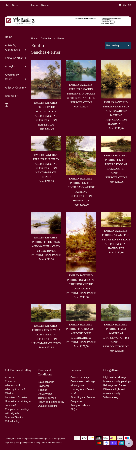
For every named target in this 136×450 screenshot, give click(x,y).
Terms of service (47, 397)
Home (8, 37)
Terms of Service (14, 417)
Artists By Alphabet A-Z (15, 47)
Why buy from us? (15, 389)
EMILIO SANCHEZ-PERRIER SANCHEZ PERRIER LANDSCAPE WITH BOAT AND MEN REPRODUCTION (81, 93)
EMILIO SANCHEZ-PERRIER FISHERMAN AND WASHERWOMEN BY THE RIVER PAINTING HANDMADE (46, 246)
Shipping (42, 389)
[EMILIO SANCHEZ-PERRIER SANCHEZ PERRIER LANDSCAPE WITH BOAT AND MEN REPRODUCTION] (81, 70)
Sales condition (46, 381)
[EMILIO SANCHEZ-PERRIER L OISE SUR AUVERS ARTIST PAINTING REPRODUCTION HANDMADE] (116, 79)
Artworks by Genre (15, 77)
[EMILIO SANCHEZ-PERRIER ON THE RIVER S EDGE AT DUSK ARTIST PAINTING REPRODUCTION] (116, 144)
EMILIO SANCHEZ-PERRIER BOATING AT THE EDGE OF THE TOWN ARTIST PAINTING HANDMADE (81, 284)
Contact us (11, 381)
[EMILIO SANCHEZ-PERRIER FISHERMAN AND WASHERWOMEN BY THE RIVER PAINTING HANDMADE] (46, 223)
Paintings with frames (115, 385)
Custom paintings (79, 377)
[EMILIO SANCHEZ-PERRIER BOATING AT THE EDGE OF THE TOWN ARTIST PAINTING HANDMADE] (81, 242)
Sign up (45, 5)
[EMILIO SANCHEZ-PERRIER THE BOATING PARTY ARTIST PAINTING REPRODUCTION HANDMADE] (46, 79)
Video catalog (110, 397)
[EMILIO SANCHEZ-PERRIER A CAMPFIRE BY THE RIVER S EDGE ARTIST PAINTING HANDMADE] (116, 219)
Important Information (16, 397)
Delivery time (45, 393)
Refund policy (12, 421)
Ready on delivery (80, 405)
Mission (9, 393)
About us (10, 377)
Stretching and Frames (82, 397)
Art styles (15, 66)
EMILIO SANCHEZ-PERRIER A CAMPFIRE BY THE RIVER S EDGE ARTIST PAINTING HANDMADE (116, 239)
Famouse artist (15, 58)
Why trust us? (12, 385)
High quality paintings (114, 377)
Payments (43, 385)
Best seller (11, 95)
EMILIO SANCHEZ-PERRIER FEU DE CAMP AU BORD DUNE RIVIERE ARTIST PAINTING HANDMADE (81, 333)
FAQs (73, 409)
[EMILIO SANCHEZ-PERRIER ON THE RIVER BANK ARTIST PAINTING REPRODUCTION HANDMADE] (81, 155)
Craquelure (76, 401)
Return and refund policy (51, 401)
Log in (34, 5)
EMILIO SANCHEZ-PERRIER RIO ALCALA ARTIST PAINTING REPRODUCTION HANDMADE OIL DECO (46, 334)
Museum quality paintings (117, 381)
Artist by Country (15, 87)
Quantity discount (47, 405)
